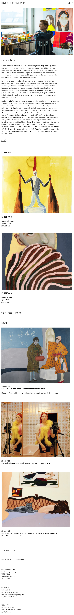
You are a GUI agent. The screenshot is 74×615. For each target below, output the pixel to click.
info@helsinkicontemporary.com (13, 594)
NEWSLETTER (5, 604)
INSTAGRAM (5, 607)
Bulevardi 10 (5, 590)
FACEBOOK (13, 607)
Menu (70, 3)
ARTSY (3, 606)
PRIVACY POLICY (6, 613)
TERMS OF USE (5, 611)
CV (2, 140)
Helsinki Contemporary (13, 3)
